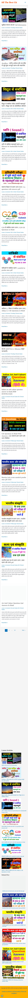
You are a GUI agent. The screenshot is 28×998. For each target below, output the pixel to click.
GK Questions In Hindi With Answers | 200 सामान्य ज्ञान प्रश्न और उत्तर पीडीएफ (13, 436)
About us (10, 991)
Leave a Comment (6, 27)
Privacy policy (16, 991)
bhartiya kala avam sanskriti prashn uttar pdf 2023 (13, 908)
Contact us (4, 991)
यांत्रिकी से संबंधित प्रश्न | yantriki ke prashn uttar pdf (13, 856)
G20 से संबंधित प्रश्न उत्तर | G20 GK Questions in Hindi (13, 842)
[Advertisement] (14, 691)
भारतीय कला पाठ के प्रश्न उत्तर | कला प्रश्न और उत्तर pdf (13, 891)
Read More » (5, 40)
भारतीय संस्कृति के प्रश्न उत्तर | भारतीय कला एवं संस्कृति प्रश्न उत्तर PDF (14, 926)
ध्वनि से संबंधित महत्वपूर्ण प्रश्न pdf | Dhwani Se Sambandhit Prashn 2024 (12, 146)
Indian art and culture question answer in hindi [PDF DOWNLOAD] (12, 392)
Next (24, 630)
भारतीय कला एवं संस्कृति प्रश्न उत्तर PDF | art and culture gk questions (13, 944)
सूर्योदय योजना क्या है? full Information (14, 25)
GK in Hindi (13, 108)
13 (14, 630)
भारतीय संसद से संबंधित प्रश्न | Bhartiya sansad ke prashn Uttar (12, 980)
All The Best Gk (9, 2)
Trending (13, 27)
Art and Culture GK (15, 396)
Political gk (13, 440)
